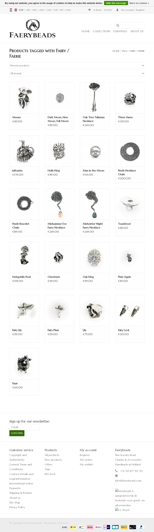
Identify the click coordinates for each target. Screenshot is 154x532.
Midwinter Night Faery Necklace (93, 225)
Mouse (16, 117)
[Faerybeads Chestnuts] (59, 257)
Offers (48, 464)
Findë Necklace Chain (127, 172)
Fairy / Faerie (137, 50)
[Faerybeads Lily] (94, 310)
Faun (15, 383)
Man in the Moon (93, 170)
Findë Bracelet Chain (20, 225)
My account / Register (132, 9)
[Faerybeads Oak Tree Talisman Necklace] (94, 97)
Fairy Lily (17, 330)
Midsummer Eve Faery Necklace (57, 225)
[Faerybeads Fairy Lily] (24, 310)
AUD (42, 9)
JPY (62, 9)
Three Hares (125, 117)
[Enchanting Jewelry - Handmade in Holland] (32, 28)
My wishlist (86, 464)
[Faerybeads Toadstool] (130, 204)
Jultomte (17, 170)
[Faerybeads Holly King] (59, 150)
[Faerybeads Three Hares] (130, 97)
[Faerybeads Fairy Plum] (59, 310)
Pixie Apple (124, 277)
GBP (28, 9)
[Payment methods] (64, 526)
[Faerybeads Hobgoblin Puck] (24, 257)
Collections (101, 31)
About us (136, 31)
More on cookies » (139, 3)
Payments (15, 488)
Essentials (120, 31)
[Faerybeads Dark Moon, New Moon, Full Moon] (59, 97)
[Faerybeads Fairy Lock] (130, 310)
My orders (86, 459)
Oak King (88, 277)
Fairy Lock (123, 330)
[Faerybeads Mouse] (24, 97)
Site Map (14, 502)
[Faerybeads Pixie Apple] (130, 257)
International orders (21, 483)
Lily (84, 330)
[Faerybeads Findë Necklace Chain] (130, 150)
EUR (21, 9)
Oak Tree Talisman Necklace (94, 119)
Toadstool (124, 223)
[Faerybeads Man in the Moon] (94, 150)
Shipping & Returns (20, 493)
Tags (125, 50)
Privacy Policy (17, 507)
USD (35, 9)
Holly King (54, 170)
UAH (68, 9)
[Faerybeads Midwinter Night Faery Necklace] (94, 204)
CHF (56, 9)
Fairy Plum (53, 330)
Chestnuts (54, 277)
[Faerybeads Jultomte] (24, 150)
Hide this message (116, 3)
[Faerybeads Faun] (24, 363)
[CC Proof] (130, 510)
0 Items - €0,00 (102, 9)
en (15, 9)
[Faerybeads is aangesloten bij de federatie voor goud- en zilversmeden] (130, 498)
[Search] (116, 25)
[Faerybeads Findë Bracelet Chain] (24, 204)
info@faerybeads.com (128, 480)
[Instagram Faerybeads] (142, 421)
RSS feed (50, 474)
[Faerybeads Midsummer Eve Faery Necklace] (59, 204)
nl (10, 9)
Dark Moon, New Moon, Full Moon (58, 119)
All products (52, 455)
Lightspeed (63, 522)
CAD (49, 9)
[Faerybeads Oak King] (94, 257)
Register (85, 455)
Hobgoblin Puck (21, 277)
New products (53, 459)
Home (86, 31)
